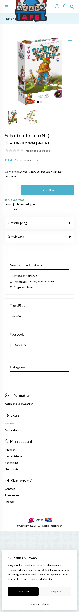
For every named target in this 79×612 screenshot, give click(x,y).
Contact (10, 488)
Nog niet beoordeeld (38, 150)
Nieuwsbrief (12, 469)
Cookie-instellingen (52, 525)
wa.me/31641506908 (41, 281)
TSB (38, 525)
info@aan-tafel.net (25, 275)
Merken (9, 423)
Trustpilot (12, 209)
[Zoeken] (72, 7)
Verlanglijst (11, 462)
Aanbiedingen (13, 429)
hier (50, 579)
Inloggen (10, 449)
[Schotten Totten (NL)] (39, 104)
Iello (48, 143)
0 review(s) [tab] (16, 237)
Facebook (20, 345)
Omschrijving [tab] (17, 223)
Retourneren (12, 495)
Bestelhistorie (13, 456)
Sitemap (10, 501)
